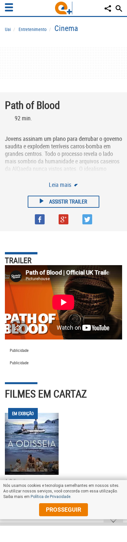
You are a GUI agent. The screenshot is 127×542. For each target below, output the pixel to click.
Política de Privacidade (50, 496)
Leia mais (61, 184)
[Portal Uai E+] (63, 8)
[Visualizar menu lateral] (9, 7)
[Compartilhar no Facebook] (40, 219)
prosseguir (63, 509)
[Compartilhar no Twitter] (87, 219)
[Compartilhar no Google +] (63, 219)
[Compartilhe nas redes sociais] (108, 8)
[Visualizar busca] (119, 8)
